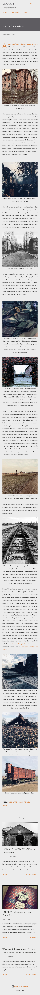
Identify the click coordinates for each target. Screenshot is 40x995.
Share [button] (4, 805)
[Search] (31, 3)
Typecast (8, 3)
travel (27, 802)
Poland (21, 802)
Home (4, 12)
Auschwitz (12, 802)
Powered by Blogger (21, 986)
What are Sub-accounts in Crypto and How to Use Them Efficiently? (19, 951)
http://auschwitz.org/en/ (17, 644)
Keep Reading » (32, 874)
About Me (15, 12)
